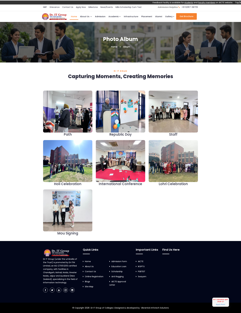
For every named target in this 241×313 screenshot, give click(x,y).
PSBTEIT (141, 271)
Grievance (55, 7)
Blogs (87, 281)
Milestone (93, 7)
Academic (114, 16)
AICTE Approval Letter (117, 283)
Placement (146, 16)
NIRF (45, 7)
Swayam (142, 276)
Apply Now (81, 7)
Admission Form (119, 261)
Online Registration (94, 276)
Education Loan (118, 266)
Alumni (158, 16)
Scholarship (117, 271)
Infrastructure (131, 16)
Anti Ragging (117, 276)
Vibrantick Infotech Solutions (155, 307)
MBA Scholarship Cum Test (129, 7)
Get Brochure (186, 16)
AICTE (140, 261)
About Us (85, 16)
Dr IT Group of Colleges (102, 307)
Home (74, 16)
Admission (100, 16)
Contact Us (67, 7)
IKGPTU (141, 266)
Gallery (169, 16)
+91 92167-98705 (190, 7)
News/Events (106, 7)
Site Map (89, 286)
